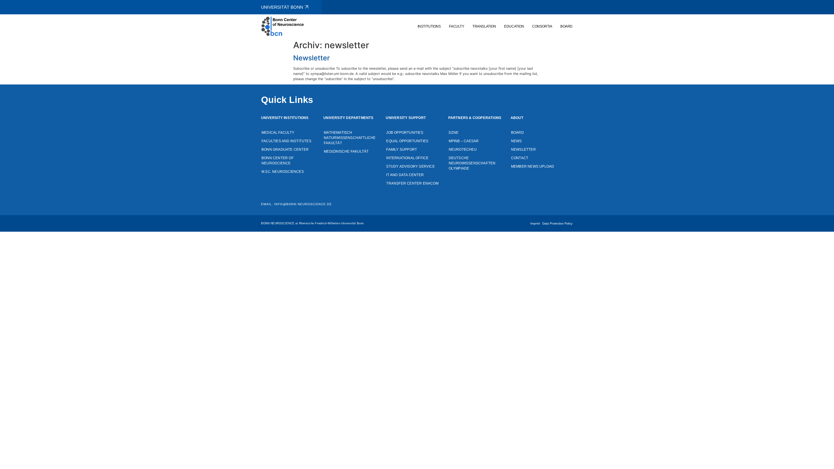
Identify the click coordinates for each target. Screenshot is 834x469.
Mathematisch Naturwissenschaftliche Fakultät (350, 138)
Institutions (429, 26)
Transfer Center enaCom (412, 183)
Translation (484, 26)
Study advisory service (410, 166)
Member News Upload (532, 166)
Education (514, 26)
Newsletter (311, 58)
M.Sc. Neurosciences (282, 171)
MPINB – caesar (464, 141)
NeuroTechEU (463, 149)
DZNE (454, 132)
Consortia (542, 26)
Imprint (535, 223)
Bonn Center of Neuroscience (277, 160)
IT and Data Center (405, 175)
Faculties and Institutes (286, 141)
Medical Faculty (277, 132)
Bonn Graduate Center (285, 149)
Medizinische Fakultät (346, 151)
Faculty (456, 26)
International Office (407, 158)
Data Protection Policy (557, 223)
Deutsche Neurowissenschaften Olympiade (472, 163)
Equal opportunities (407, 141)
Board (566, 26)
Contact (519, 158)
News (516, 141)
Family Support (401, 149)
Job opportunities (404, 132)
